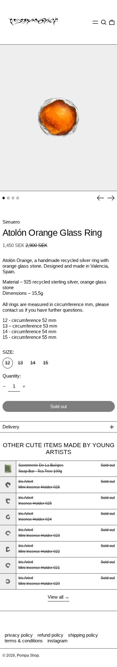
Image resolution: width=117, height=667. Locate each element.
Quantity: (11, 375)
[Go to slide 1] (3, 198)
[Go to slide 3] (13, 198)
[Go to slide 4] (18, 198)
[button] (104, 22)
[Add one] (24, 386)
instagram (57, 640)
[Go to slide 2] (8, 198)
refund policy (50, 635)
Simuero (11, 222)
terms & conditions (24, 640)
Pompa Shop (28, 655)
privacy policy (19, 635)
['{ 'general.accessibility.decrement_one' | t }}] (4, 386)
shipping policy (83, 635)
